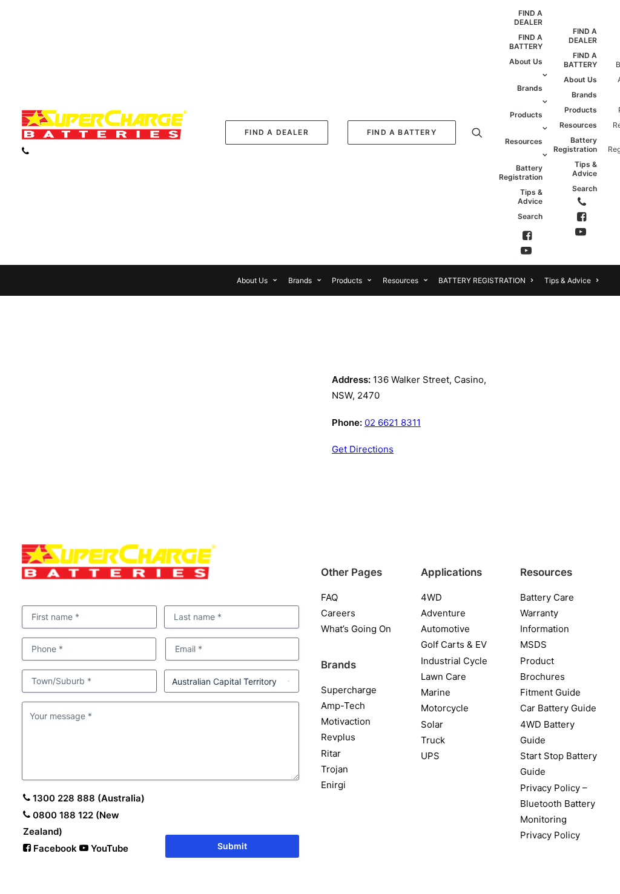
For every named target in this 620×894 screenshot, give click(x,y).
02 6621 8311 (392, 422)
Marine (435, 692)
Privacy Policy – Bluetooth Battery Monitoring (557, 804)
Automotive (445, 629)
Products (526, 114)
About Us (525, 61)
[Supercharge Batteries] (104, 128)
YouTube (108, 848)
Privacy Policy (550, 835)
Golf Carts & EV (454, 644)
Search (530, 216)
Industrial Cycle (454, 661)
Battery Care (547, 597)
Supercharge (349, 690)
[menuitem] (277, 132)
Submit (232, 846)
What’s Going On (356, 629)
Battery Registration (520, 172)
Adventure (443, 613)
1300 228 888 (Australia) (87, 798)
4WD (431, 597)
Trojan (334, 769)
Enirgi (333, 785)
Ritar (331, 753)
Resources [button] (400, 280)
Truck (433, 740)
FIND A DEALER (528, 17)
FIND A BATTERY (525, 42)
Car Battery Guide (558, 708)
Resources (523, 141)
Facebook (55, 848)
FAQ (329, 597)
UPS (430, 756)
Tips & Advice (530, 197)
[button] (537, 132)
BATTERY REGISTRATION (482, 280)
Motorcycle (445, 708)
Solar (432, 724)
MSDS (533, 644)
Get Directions (363, 449)
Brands (529, 88)
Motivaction (346, 721)
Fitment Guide (550, 692)
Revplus (338, 737)
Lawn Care (443, 676)
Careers (338, 613)
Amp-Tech (343, 705)
